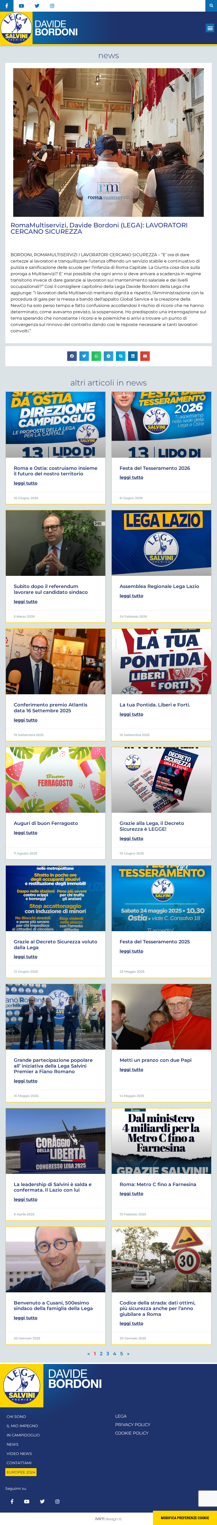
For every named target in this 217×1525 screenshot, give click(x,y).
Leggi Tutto (25, 483)
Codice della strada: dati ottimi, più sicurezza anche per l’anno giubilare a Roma (157, 1308)
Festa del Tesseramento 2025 (155, 942)
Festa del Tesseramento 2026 (155, 468)
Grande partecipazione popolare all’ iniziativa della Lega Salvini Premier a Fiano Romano (53, 1065)
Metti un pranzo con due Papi (156, 1060)
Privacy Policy (132, 1424)
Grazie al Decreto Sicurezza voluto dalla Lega (55, 944)
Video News (19, 1453)
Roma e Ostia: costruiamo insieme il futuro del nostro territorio (55, 471)
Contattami (19, 1462)
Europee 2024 (21, 1472)
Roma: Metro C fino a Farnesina (158, 1184)
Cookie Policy (131, 1433)
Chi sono (16, 1416)
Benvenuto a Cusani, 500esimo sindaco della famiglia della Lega (53, 1306)
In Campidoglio (23, 1435)
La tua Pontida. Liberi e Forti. (155, 705)
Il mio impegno (22, 1425)
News (13, 1444)
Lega (120, 1416)
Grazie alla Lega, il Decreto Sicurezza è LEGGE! (152, 826)
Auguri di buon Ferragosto (46, 823)
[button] (211, 6)
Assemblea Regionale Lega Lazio (159, 586)
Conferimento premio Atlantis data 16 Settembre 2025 (50, 708)
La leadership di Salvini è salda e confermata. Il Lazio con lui (53, 1187)
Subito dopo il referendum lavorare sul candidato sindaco (51, 589)
